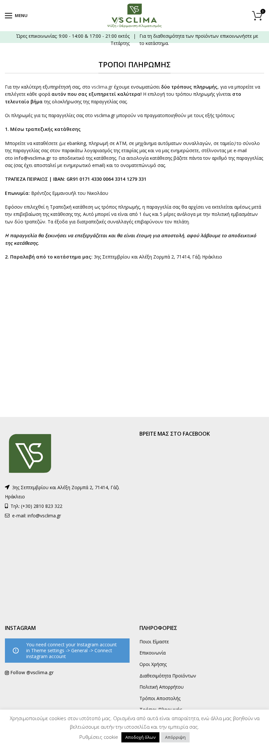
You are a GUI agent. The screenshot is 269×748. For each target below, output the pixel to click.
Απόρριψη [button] (175, 737)
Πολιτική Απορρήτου (161, 687)
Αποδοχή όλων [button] (140, 737)
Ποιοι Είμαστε (154, 641)
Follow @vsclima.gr (32, 672)
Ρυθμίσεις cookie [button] (98, 737)
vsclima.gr (103, 87)
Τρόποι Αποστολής (159, 698)
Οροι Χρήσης (153, 664)
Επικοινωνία (152, 653)
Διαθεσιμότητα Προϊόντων (167, 676)
